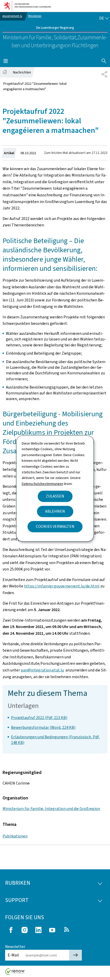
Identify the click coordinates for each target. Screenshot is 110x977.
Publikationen (15, 836)
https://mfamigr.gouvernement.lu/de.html (62, 586)
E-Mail (13, 955)
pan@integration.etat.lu (42, 670)
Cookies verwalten (55, 526)
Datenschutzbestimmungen (42, 483)
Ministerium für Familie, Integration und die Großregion (51, 808)
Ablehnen (55, 511)
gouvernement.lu (12, 16)
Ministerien (34, 16)
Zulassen (55, 496)
